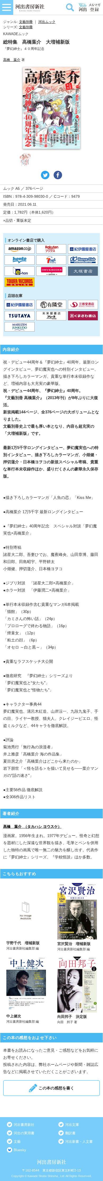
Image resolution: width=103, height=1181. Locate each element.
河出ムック (46, 22)
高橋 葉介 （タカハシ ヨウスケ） (32, 826)
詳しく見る (26, 917)
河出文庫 (72, 1125)
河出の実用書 (24, 1133)
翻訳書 (70, 1133)
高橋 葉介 (11, 60)
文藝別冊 (26, 22)
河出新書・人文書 (79, 1142)
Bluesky (20, 1150)
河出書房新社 (24, 1125)
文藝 (17, 1142)
